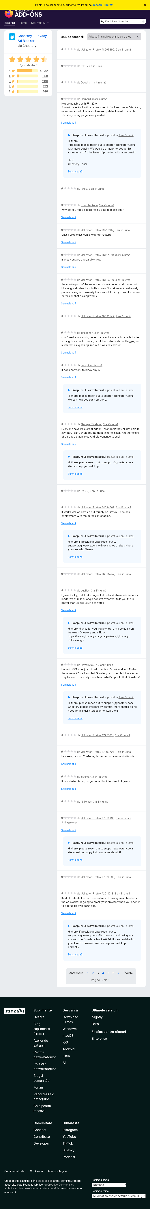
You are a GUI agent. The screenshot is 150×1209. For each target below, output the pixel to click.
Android (69, 1049)
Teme (23, 23)
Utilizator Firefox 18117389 (97, 254)
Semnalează (68, 122)
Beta (95, 1024)
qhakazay (87, 332)
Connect (39, 1130)
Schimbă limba (100, 1179)
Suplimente (42, 1010)
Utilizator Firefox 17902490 (98, 818)
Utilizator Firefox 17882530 (97, 877)
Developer (41, 1143)
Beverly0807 (89, 664)
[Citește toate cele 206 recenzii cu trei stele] (27, 81)
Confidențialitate (14, 1171)
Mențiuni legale (57, 1171)
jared (84, 188)
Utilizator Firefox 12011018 (97, 893)
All (64, 1063)
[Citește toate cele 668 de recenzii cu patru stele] (27, 76)
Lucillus (85, 590)
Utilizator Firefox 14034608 (98, 507)
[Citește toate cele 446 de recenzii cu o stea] (27, 91)
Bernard (86, 99)
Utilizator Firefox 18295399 (97, 49)
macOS (68, 1035)
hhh (83, 66)
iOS (65, 1042)
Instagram (70, 1130)
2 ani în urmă (123, 49)
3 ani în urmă (98, 82)
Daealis (85, 82)
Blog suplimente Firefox (41, 1029)
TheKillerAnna (89, 205)
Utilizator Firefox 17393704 (97, 751)
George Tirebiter (91, 424)
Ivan (83, 365)
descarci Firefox (102, 4)
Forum (38, 1087)
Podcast (69, 1157)
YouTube (69, 1137)
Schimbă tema (100, 1191)
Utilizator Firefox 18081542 (97, 316)
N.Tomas (86, 801)
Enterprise (99, 1038)
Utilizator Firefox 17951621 (97, 735)
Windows (70, 1029)
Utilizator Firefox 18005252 (97, 574)
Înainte (128, 973)
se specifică (45, 1180)
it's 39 (84, 490)
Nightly (97, 1017)
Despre (38, 1017)
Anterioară (76, 973)
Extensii (9, 23)
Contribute (41, 1137)
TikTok (68, 1143)
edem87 (86, 776)
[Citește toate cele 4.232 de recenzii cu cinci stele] (27, 70)
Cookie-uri (36, 1171)
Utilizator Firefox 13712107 (97, 230)
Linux (67, 1056)
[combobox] (123, 21)
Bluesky (68, 1150)
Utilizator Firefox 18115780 (97, 279)
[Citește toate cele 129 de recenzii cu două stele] (27, 86)
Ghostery (29, 46)
